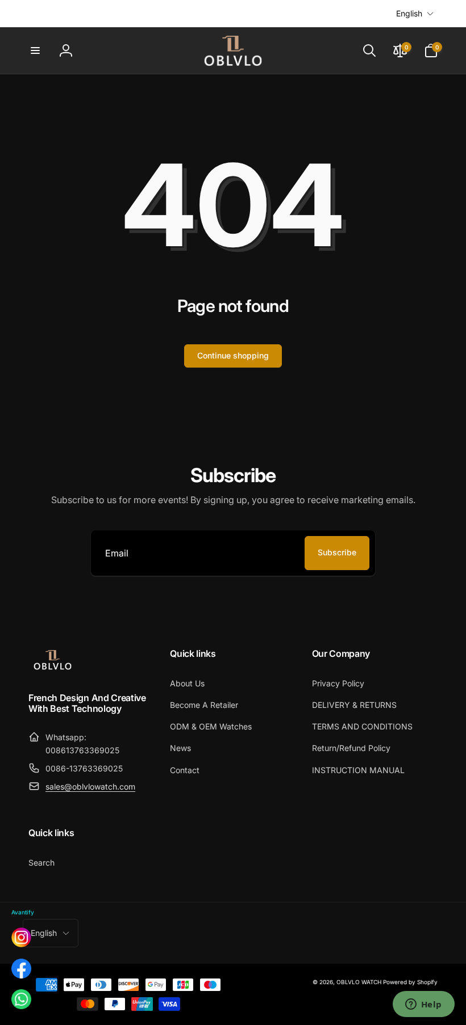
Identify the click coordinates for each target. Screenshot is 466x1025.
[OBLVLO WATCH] (52, 667)
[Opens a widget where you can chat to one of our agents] (423, 1005)
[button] (35, 50)
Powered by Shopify (410, 981)
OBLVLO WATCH (358, 981)
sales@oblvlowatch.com (90, 786)
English (409, 13)
